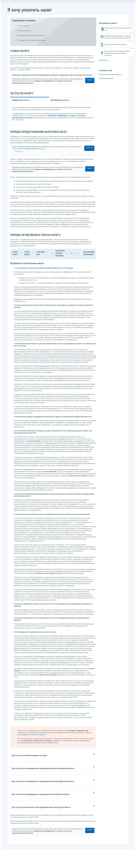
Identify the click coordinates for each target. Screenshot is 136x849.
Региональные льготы (60, 100)
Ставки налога (24, 26)
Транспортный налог (106, 78)
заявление (27, 141)
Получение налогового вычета (110, 74)
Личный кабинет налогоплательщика (34, 181)
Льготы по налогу (25, 31)
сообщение (40, 488)
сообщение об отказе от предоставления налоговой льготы (31, 214)
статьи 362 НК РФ (39, 628)
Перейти (90, 80)
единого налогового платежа (34, 735)
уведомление (59, 212)
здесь (57, 159)
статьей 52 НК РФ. (32, 817)
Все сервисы (103, 60)
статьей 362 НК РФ (28, 246)
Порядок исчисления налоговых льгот (32, 35)
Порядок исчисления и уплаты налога (32, 40)
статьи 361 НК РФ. (24, 70)
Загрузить (89, 147)
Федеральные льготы (21, 100)
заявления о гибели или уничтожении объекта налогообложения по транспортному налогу (47, 354)
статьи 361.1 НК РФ (79, 715)
